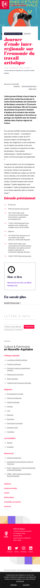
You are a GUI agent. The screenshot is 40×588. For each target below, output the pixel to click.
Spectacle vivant (12, 427)
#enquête (16, 86)
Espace (14, 458)
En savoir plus (20, 581)
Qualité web (7, 483)
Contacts (6, 493)
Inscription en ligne (12, 303)
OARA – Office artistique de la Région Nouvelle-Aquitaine (19, 475)
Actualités (27, 68)
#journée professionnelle (29, 86)
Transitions (10, 432)
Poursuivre (29, 327)
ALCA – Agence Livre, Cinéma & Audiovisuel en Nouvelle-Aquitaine (21, 469)
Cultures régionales (13, 402)
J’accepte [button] (26, 585)
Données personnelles (10, 488)
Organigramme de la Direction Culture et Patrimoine (20, 463)
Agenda (9, 443)
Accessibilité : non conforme (12, 502)
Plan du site (7, 506)
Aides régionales (12, 379)
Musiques (10, 415)
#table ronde (32, 89)
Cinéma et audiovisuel (14, 398)
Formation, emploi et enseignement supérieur (18, 369)
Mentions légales (9, 497)
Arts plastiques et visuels (16, 68)
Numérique (10, 419)
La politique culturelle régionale (17, 360)
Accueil (6, 68)
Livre (8, 411)
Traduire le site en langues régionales (19, 383)
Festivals (10, 406)
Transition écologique (14, 364)
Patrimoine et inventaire (15, 423)
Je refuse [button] (13, 585)
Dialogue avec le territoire (15, 374)
